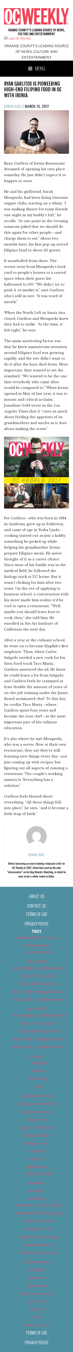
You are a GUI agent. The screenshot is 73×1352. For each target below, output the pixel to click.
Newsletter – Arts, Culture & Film (39, 1205)
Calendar (36, 1056)
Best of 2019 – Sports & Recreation (39, 1047)
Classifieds (36, 1151)
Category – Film (36, 1120)
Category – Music (36, 1135)
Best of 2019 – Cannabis (39, 1023)
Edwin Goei (13, 106)
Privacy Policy (36, 924)
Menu (40, 68)
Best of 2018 (36, 961)
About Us (36, 896)
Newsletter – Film (39, 1229)
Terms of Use (36, 914)
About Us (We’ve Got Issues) (36, 938)
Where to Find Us (36, 1325)
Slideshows (36, 1278)
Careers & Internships (36, 1096)
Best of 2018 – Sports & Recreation (39, 1000)
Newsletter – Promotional (38, 1253)
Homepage (36, 1183)
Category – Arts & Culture (36, 1104)
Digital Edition (37, 1167)
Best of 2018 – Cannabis (39, 976)
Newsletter (36, 1191)
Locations (39, 1071)
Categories (39, 1063)
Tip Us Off (36, 1309)
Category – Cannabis (36, 1112)
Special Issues (36, 1286)
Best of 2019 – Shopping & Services (38, 1039)
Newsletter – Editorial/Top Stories (39, 1213)
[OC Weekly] (17, 38)
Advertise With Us (37, 945)
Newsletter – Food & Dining (39, 1237)
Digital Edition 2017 (39, 1174)
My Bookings (39, 1079)
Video (36, 1317)
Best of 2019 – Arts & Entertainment (39, 1015)
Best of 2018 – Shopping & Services (38, 992)
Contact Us (36, 906)
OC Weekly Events (37, 1262)
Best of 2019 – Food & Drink (39, 1031)
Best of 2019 (36, 1009)
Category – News (36, 1143)
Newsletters (36, 1199)
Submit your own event (36, 1294)
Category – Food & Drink (36, 1127)
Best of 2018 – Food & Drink (39, 984)
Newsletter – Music (39, 1245)
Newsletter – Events (39, 1221)
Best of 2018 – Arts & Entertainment (39, 968)
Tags (38, 1087)
